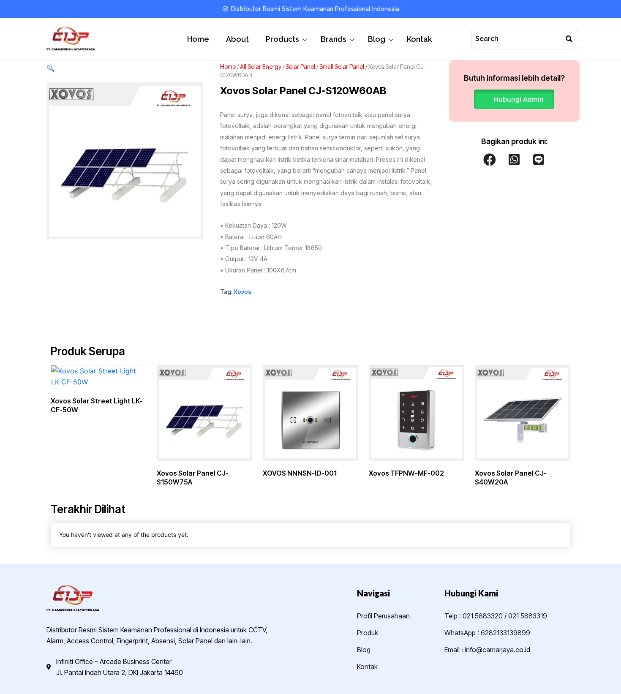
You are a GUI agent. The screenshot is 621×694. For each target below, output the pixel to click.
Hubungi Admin (518, 99)
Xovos (242, 291)
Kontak (419, 39)
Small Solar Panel (341, 66)
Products (282, 39)
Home (198, 39)
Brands (333, 39)
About (237, 39)
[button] (124, 68)
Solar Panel (300, 66)
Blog (376, 39)
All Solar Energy (260, 66)
